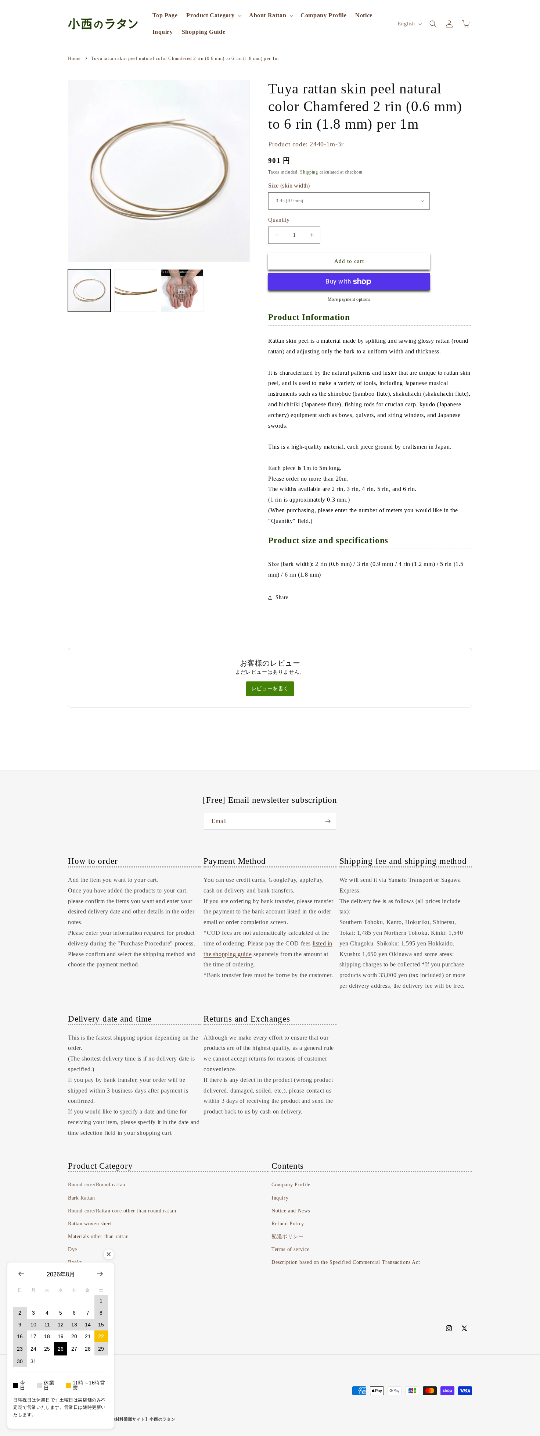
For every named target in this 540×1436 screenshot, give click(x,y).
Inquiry (279, 1198)
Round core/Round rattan (96, 1184)
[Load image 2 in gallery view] (135, 290)
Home (74, 58)
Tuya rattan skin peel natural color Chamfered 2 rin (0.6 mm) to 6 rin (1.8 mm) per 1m (185, 58)
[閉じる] (109, 1254)
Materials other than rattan (98, 1236)
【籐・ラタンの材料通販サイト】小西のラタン (130, 1419)
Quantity (278, 220)
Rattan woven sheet (90, 1223)
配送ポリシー (287, 1236)
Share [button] (282, 597)
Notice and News (290, 1211)
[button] (213, 15)
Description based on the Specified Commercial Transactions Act (345, 1262)
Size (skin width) (289, 185)
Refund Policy (287, 1223)
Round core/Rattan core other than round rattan (122, 1211)
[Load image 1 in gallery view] (89, 290)
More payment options (349, 299)
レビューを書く (270, 688)
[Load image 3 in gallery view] (182, 290)
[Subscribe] (328, 821)
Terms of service (290, 1249)
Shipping (309, 172)
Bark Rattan (81, 1198)
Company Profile (290, 1184)
